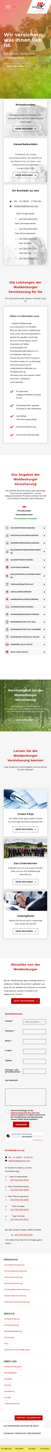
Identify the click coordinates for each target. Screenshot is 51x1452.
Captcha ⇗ (38, 1140)
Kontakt (7, 1397)
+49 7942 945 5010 (22, 258)
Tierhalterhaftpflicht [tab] (22, 584)
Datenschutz (20, 1433)
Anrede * (9, 1021)
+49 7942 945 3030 (22, 248)
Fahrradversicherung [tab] (22, 607)
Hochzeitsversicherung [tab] (23, 528)
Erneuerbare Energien (25, 518)
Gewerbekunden (24, 514)
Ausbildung (9, 1391)
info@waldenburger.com (26, 206)
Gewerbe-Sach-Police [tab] (22, 644)
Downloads (9, 1337)
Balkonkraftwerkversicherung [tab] (25, 551)
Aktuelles (8, 1379)
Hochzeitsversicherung (14, 1265)
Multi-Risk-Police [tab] (19, 652)
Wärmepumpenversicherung (16, 1302)
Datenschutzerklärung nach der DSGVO (25, 1113)
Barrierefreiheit (34, 1433)
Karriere (7, 1385)
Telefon (8, 1060)
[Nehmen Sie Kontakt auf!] (32, 1448)
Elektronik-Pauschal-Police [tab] (25, 637)
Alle (24, 507)
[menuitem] (8, 7)
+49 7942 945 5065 (22, 228)
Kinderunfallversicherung (15, 1295)
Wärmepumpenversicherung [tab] (25, 543)
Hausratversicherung (13, 1283)
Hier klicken (27, 1137)
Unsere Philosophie (12, 1366)
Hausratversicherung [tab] (22, 560)
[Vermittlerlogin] (19, 1448)
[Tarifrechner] (6, 1448)
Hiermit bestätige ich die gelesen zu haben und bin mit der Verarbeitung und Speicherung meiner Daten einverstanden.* (28, 1115)
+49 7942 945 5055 (23, 1235)
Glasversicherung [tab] (20, 567)
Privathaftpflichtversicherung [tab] (25, 575)
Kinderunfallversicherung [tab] (24, 599)
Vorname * (10, 1031)
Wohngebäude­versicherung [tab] (25, 614)
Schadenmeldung (11, 1319)
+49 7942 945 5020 (22, 219)
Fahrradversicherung (13, 1277)
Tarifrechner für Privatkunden (17, 1349)
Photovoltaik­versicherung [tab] (25, 535)
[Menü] (8, 7)
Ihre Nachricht (11, 1080)
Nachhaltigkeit (10, 1372)
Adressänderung (11, 1325)
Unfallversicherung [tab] (21, 592)
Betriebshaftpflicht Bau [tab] (23, 622)
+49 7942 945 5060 (22, 238)
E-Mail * (8, 1050)
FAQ (6, 1343)
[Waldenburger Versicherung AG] (38, 7)
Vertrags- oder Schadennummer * (13, 1071)
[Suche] (14, 7)
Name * (8, 1040)
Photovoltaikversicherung (15, 1271)
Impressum (9, 1433)
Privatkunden (24, 511)
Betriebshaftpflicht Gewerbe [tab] (26, 629)
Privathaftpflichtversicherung (16, 1289)
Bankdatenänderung (13, 1331)
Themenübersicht (12, 1403)
